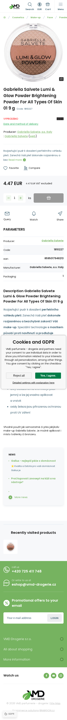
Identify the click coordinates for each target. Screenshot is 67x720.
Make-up (36, 17)
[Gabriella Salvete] (60, 126)
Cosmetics (18, 17)
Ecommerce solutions (26, 710)
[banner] (14, 6)
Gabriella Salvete (16, 136)
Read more (15, 160)
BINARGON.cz (47, 710)
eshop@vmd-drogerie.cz (34, 584)
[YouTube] (53, 675)
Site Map (55, 703)
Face (50, 17)
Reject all (19, 375)
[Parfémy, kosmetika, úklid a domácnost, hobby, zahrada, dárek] (4, 17)
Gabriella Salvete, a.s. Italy (34, 132)
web (33, 136)
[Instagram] (61, 675)
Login (54, 618)
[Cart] (48, 6)
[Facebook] (46, 675)
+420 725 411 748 (27, 571)
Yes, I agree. (48, 375)
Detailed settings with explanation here (33, 382)
